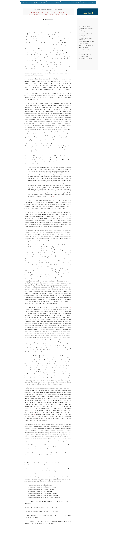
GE (29, 12)
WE (57, 12)
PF (36, 12)
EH (64, 14)
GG (52, 14)
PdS (31, 14)
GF (44, 14)
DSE (37, 14)
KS (54, 14)
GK (46, 14)
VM (48, 14)
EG (31, 12)
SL (60, 14)
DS (58, 14)
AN (55, 12)
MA (48, 12)
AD (56, 14)
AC (63, 12)
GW (41, 12)
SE (59, 12)
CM (50, 12)
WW (34, 12)
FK (61, 12)
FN (38, 12)
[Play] (43, 19)
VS (50, 14)
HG (43, 12)
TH (52, 12)
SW (41, 14)
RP (45, 12)
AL (62, 14)
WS (39, 14)
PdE (29, 14)
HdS (34, 14)
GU (66, 12)
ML (67, 14)
